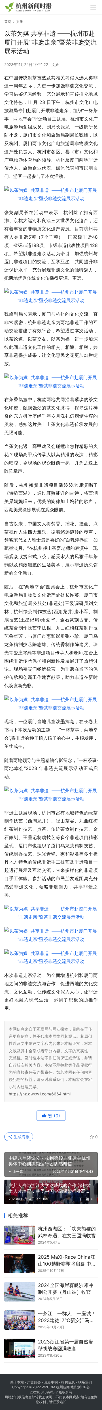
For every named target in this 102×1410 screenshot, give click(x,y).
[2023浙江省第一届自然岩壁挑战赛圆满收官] (19, 1348)
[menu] (93, 7)
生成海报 (20, 1136)
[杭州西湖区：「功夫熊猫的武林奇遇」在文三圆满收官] (19, 1235)
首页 (7, 21)
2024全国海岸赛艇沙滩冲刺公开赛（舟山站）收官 (65, 1288)
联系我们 (85, 1382)
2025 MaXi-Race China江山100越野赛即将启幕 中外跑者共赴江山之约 (67, 1261)
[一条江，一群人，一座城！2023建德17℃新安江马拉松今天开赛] (19, 1320)
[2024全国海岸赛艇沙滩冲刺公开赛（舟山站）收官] (19, 1292)
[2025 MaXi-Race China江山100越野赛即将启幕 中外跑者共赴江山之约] (19, 1263)
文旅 (55, 64)
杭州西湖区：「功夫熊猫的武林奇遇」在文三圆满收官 (67, 1232)
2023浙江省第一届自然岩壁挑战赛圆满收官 (65, 1345)
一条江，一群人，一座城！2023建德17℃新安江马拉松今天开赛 (67, 1317)
